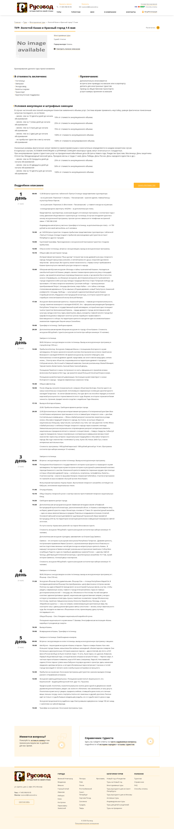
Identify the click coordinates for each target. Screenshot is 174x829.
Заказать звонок (65, 4)
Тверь (81, 808)
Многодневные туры (62, 35)
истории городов (107, 744)
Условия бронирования (149, 4)
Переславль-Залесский (63, 806)
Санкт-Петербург (83, 793)
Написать (85, 4)
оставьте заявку (38, 740)
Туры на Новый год (114, 782)
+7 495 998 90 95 (65, 7)
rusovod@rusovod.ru (90, 7)
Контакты (131, 12)
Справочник (139, 782)
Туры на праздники (114, 808)
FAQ (135, 785)
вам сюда (150, 741)
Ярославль (100, 778)
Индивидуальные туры (116, 801)
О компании (110, 12)
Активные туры (113, 798)
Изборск (61, 795)
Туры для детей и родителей (118, 805)
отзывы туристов (126, 744)
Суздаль (82, 805)
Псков (81, 785)
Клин (60, 799)
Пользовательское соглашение (87, 823)
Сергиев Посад (85, 798)
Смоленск (83, 801)
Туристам (75, 12)
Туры (59, 12)
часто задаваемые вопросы (123, 742)
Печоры (82, 778)
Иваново (61, 792)
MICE (92, 12)
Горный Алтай (63, 789)
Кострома (61, 802)
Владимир (62, 782)
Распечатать (150, 28)
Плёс (81, 782)
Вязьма (61, 785)
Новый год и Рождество (116, 778)
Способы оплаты (151, 7)
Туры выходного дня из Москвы (119, 795)
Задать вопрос (61, 745)
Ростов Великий (85, 789)
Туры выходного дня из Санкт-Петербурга (119, 790)
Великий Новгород (65, 778)
